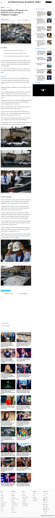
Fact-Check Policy (25, 505)
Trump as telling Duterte (19, 235)
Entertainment (3, 505)
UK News (2, 495)
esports (12, 507)
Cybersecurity (13, 502)
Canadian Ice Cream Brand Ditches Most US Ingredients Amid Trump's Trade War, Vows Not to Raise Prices (41, 28)
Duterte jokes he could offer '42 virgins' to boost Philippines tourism (15, 78)
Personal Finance (3, 502)
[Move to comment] (30, 20)
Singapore (34, 497)
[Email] (28, 20)
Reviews (2, 510)
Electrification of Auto (14, 498)
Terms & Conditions (25, 497)
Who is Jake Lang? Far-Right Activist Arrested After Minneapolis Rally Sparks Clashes (24, 469)
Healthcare (13, 497)
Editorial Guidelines (24, 293)
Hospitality (13, 495)
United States (35, 500)
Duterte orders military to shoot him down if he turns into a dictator (15, 80)
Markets (2, 497)
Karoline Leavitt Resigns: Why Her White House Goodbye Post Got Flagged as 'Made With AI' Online (24, 391)
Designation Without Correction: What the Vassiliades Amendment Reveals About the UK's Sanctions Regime (41, 77)
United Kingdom (35, 498)
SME (1, 500)
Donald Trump (14, 229)
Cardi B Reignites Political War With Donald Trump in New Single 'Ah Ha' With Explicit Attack (24, 438)
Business (2, 498)
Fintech (12, 510)
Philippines (25, 87)
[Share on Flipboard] (24, 20)
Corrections (24, 502)
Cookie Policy (24, 500)
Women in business (14, 505)
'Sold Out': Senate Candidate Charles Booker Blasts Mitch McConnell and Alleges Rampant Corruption (41, 13)
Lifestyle (2, 507)
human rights (24, 95)
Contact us (24, 495)
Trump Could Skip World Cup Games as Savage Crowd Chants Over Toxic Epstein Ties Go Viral (23, 484)
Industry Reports (14, 512)
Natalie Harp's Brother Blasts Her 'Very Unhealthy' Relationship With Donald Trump (8, 407)
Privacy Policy (24, 498)
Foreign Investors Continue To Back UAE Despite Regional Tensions (41, 58)
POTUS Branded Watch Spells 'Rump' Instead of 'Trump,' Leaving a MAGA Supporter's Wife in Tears (8, 454)
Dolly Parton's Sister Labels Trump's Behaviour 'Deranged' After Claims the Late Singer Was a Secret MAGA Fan (41, 35)
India (33, 495)
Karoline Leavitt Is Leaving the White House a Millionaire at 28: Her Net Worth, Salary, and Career (24, 454)
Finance (12, 500)
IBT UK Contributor (5, 19)
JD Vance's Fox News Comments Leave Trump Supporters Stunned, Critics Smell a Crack (24, 359)
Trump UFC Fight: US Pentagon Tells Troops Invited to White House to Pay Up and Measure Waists (8, 484)
